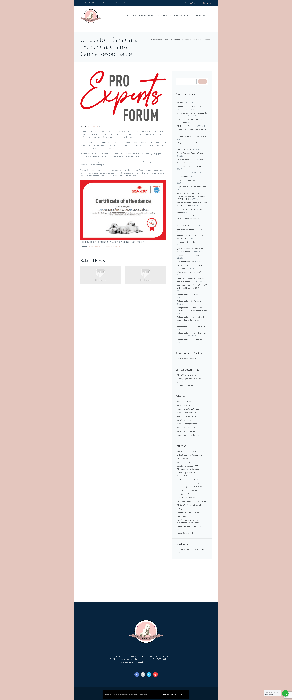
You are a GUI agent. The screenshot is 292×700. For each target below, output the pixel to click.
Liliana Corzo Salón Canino (187, 497)
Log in (194, 3)
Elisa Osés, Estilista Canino (187, 479)
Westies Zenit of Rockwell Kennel (190, 435)
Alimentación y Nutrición (171, 40)
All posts (159, 40)
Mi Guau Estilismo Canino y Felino (190, 505)
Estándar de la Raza (163, 15)
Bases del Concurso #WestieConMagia (192, 130)
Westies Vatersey (184, 420)
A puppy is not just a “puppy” (188, 255)
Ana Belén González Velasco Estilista (191, 451)
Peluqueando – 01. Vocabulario (189, 339)
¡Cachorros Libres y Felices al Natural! (191, 136)
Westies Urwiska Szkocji (186, 416)
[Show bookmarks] (186, 3)
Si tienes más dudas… (203, 15)
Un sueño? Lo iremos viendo (188, 180)
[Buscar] (202, 81)
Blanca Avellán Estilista (185, 458)
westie (83, 126)
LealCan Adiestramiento (186, 358)
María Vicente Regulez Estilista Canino (191, 501)
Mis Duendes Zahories (186, 126)
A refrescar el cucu (184, 225)
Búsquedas (179, 77)
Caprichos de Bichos (185, 462)
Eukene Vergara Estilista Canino (189, 486)
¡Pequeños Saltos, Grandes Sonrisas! (191, 143)
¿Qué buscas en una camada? (189, 272)
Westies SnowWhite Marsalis (188, 409)
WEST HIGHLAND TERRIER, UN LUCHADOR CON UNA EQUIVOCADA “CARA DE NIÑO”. (191, 196)
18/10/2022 (91, 126)
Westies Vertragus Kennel (187, 424)
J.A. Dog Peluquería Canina (187, 490)
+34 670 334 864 (161, 656)
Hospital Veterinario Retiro (187, 385)
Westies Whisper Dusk (186, 427)
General (116, 247)
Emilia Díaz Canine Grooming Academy (192, 483)
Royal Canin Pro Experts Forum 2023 (191, 187)
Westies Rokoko (183, 405)
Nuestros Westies (146, 15)
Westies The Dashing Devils (187, 413)
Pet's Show (181, 516)
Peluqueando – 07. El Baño (187, 294)
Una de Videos (183, 176)
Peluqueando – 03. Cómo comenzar (191, 326)
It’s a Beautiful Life (184, 173)
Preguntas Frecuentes (183, 15)
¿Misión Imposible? (184, 149)
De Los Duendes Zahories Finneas (190, 153)
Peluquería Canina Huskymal (188, 509)
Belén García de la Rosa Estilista (189, 455)
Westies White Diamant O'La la (189, 431)
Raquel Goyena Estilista (186, 533)
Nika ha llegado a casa (185, 262)
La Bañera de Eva (184, 494)
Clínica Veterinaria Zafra (186, 375)
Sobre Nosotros (129, 15)
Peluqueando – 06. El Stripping (189, 301)
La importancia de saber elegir (189, 242)
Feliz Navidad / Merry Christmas (189, 166)
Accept (183, 694)
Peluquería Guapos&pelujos (188, 512)
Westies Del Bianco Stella (187, 401)
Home (153, 40)
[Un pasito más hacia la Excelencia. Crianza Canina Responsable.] (123, 96)
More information (169, 694)
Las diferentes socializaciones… (189, 229)
